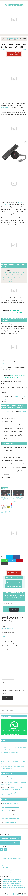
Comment (5, 649)
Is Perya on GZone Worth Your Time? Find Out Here (14, 744)
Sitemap (24, 895)
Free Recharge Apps (7, 814)
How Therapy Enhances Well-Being (9, 752)
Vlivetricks (14, 4)
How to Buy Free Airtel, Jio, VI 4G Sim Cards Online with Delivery (6, 511)
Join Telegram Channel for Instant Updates (14, 573)
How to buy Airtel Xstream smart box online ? (15, 275)
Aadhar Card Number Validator (11, 883)
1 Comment (24, 49)
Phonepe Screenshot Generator (10, 803)
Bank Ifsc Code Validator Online (11, 881)
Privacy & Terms (17, 895)
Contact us (10, 895)
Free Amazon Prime (7, 811)
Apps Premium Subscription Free (10, 818)
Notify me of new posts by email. (11, 693)
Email (4, 682)
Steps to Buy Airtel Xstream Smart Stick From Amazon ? (14, 279)
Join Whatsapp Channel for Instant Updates (14, 53)
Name (4, 674)
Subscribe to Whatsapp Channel (10, 838)
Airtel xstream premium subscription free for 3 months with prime (6, 498)
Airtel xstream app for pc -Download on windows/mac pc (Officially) (18, 499)
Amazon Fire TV (5, 108)
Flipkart (9, 411)
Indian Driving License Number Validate (14, 887)
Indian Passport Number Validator (12, 885)
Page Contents (7, 270)
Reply (3, 636)
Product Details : (10, 281)
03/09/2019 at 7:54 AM (7, 628)
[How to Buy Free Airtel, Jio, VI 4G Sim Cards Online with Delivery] (6, 506)
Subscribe (14, 610)
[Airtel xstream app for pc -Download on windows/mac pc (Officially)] (18, 493)
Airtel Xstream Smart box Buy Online (13, 272)
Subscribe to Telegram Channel (10, 843)
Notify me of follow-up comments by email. (14, 690)
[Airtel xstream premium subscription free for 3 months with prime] (6, 493)
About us (4, 895)
